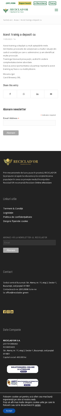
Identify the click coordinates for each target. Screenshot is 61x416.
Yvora (52, 3)
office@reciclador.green (17, 292)
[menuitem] (10, 3)
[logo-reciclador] (25, 10)
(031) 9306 (10, 3)
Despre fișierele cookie (15, 221)
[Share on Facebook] (10, 94)
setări (38, 405)
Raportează (25, 3)
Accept (9, 410)
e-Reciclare (40, 3)
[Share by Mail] (51, 94)
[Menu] (56, 9)
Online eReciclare (43, 182)
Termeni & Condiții (13, 208)
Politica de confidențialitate (17, 216)
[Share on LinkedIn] (37, 94)
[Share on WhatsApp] (23, 94)
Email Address (11, 118)
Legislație (8, 212)
